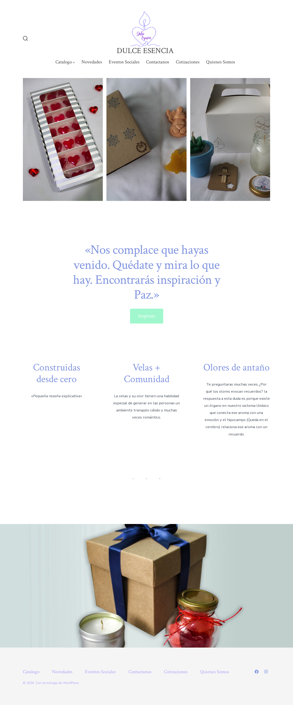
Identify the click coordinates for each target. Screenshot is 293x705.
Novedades (91, 62)
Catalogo (63, 62)
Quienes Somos (220, 62)
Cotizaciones (187, 62)
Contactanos (157, 62)
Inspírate (146, 316)
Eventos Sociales (124, 62)
